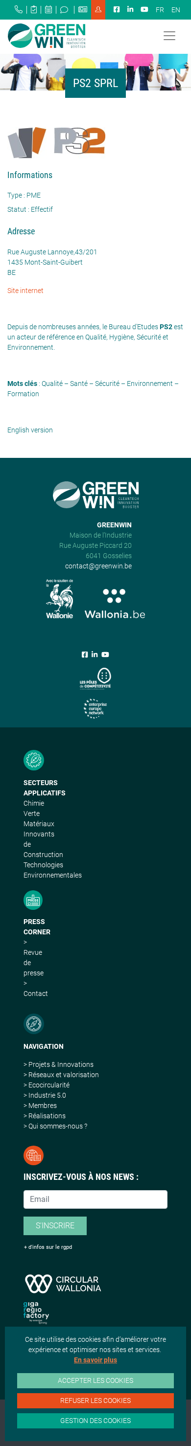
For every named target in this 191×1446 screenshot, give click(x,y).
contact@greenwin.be (98, 566)
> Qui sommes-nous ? (55, 1126)
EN (175, 10)
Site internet (25, 290)
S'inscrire (55, 1225)
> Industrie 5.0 (45, 1095)
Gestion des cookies (95, 1420)
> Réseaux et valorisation (61, 1075)
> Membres (40, 1105)
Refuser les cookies (95, 1400)
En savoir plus (95, 1360)
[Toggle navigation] (169, 35)
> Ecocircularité (47, 1085)
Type (14, 195)
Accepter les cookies (95, 1380)
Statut (16, 209)
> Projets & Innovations (59, 1064)
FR (160, 10)
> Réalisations (45, 1116)
